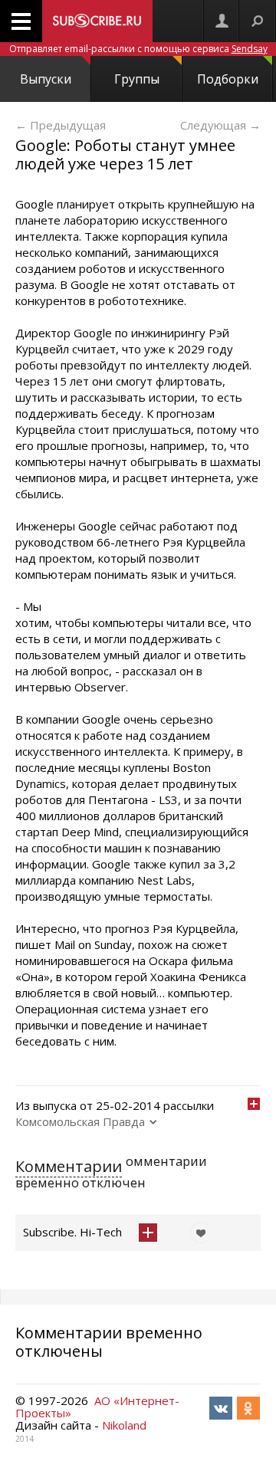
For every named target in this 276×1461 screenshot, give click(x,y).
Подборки (227, 79)
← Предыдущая (60, 125)
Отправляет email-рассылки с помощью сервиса (138, 48)
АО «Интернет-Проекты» (97, 1406)
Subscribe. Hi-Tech (72, 1231)
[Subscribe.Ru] (97, 21)
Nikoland (124, 1425)
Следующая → (220, 125)
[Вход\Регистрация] (221, 21)
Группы (136, 79)
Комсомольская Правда (80, 1121)
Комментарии (68, 1166)
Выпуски (45, 79)
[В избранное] (197, 1232)
